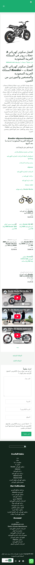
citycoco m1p (17, 475)
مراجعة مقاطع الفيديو (17, 490)
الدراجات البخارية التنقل (18, 544)
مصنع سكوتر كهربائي (17, 482)
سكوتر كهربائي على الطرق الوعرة (17, 512)
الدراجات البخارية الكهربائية (25, 171)
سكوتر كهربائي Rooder (17, 467)
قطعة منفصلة (29, 185)
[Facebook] (23, 561)
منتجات (23, 62)
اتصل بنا (17, 464)
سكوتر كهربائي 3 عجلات (17, 514)
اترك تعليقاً (30, 62)
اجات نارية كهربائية (27, 180)
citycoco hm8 (17, 478)
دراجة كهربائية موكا (17, 503)
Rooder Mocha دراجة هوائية (24, 189)
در (22, 176)
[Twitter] (19, 561)
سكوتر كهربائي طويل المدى (17, 480)
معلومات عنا (17, 462)
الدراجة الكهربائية (17, 542)
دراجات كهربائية (28, 176)
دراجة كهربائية (17, 471)
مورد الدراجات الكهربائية (17, 533)
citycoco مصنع (17, 499)
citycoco (30, 167)
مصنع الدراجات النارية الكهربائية (17, 535)
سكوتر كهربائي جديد (17, 494)
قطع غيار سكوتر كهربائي (17, 537)
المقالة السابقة (17, 355)
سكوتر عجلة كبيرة (17, 510)
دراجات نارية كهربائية (17, 505)
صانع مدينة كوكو (17, 531)
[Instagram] (16, 561)
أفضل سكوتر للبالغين (17, 507)
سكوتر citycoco (17, 539)
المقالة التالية (17, 361)
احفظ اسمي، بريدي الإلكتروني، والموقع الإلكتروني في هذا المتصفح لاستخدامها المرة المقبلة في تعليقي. (18, 426)
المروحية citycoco (17, 492)
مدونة (17, 522)
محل (17, 460)
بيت (17, 347)
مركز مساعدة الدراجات (26, 163)
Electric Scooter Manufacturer (17, 526)
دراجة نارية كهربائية (17, 473)
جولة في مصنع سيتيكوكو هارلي (24, 152)
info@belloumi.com (17, 524)
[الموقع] (18, 417)
